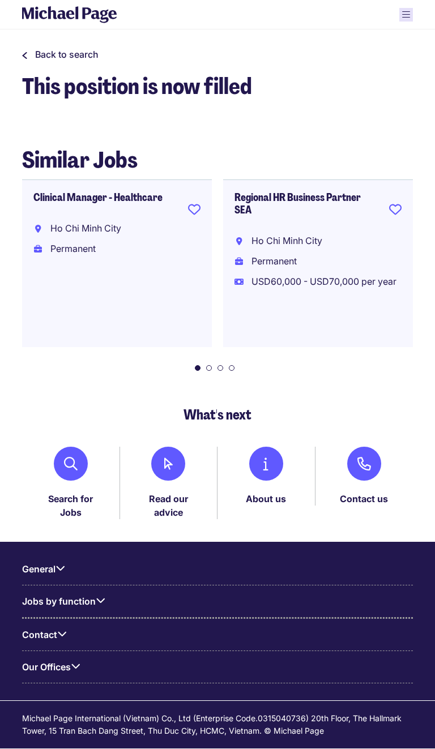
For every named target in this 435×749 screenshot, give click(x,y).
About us (266, 498)
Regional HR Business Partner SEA (297, 204)
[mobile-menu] (406, 15)
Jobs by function (59, 601)
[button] (60, 54)
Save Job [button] (194, 212)
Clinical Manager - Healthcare (98, 197)
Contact (39, 634)
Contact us (364, 498)
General (39, 568)
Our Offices (46, 666)
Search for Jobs (70, 505)
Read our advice (168, 505)
